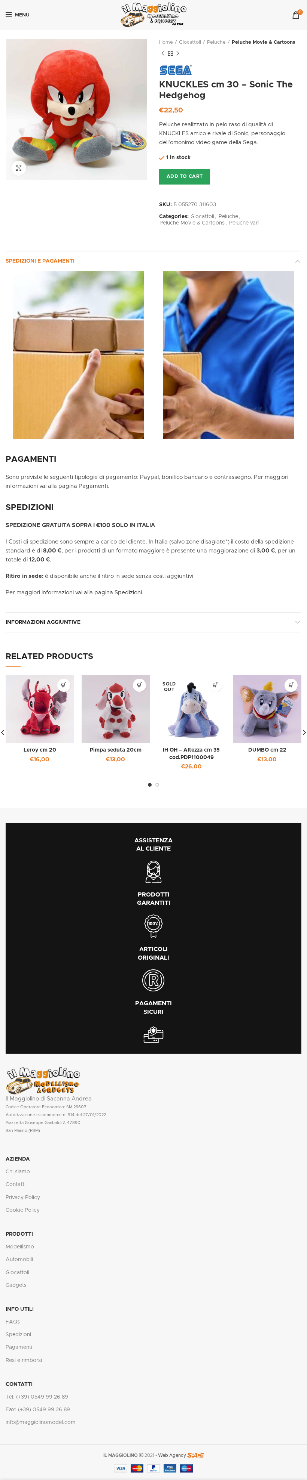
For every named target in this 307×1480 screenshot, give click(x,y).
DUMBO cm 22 (267, 750)
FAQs (13, 1322)
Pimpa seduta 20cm (116, 750)
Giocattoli (190, 42)
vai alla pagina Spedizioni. (109, 592)
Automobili (19, 1259)
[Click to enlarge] (18, 168)
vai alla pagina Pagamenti (73, 486)
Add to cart (185, 176)
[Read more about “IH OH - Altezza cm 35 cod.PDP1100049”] (215, 685)
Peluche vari (244, 223)
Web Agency (172, 1455)
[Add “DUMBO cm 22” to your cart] (291, 685)
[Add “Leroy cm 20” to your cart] (63, 685)
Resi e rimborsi (24, 1360)
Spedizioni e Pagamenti (40, 261)
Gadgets (16, 1285)
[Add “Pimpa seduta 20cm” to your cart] (139, 685)
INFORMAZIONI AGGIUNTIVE (43, 622)
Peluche (216, 42)
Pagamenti (19, 1347)
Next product (178, 53)
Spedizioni (18, 1334)
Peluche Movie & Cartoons (263, 42)
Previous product (163, 53)
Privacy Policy (23, 1197)
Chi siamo (18, 1171)
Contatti (15, 1184)
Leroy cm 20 (40, 750)
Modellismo (20, 1247)
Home (166, 42)
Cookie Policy (23, 1210)
